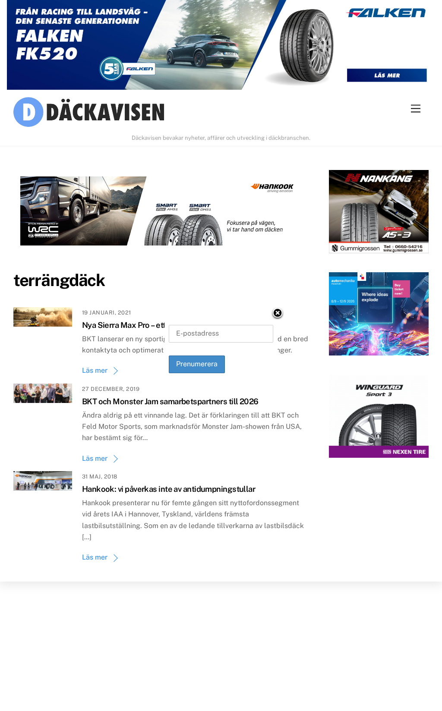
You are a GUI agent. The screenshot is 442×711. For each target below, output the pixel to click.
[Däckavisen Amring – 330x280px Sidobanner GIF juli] (379, 418)
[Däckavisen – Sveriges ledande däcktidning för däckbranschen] (221, 113)
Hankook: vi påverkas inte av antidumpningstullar (169, 489)
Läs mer (94, 370)
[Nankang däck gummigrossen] (379, 213)
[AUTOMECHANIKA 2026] (379, 315)
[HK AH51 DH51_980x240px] (160, 212)
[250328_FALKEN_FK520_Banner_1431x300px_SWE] (221, 47)
